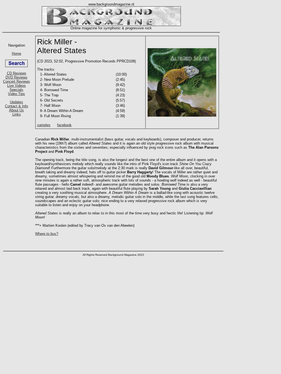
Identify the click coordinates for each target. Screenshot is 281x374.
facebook (64, 125)
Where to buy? (46, 234)
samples (43, 125)
